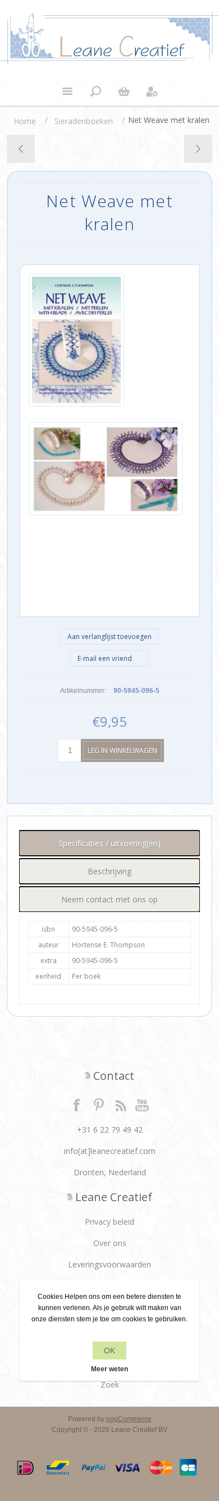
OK (109, 1350)
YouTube (142, 1104)
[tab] (109, 843)
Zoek (110, 1384)
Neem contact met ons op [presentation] (109, 899)
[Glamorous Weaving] (21, 149)
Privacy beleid (109, 1221)
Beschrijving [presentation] (109, 871)
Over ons (109, 1243)
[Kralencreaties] (198, 149)
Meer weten (109, 1369)
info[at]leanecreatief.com (110, 1151)
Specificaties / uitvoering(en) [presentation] (109, 843)
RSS (121, 1104)
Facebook (77, 1104)
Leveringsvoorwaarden (109, 1264)
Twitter (99, 1104)
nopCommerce (129, 1419)
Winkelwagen (124, 91)
